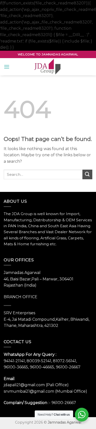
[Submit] (87, 174)
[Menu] (7, 67)
